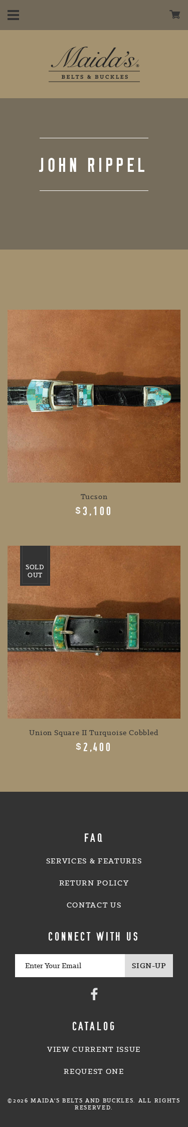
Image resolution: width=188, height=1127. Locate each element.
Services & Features (94, 861)
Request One (94, 1071)
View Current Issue (94, 1049)
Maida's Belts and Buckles (94, 64)
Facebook (94, 993)
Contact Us (94, 905)
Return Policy (94, 883)
